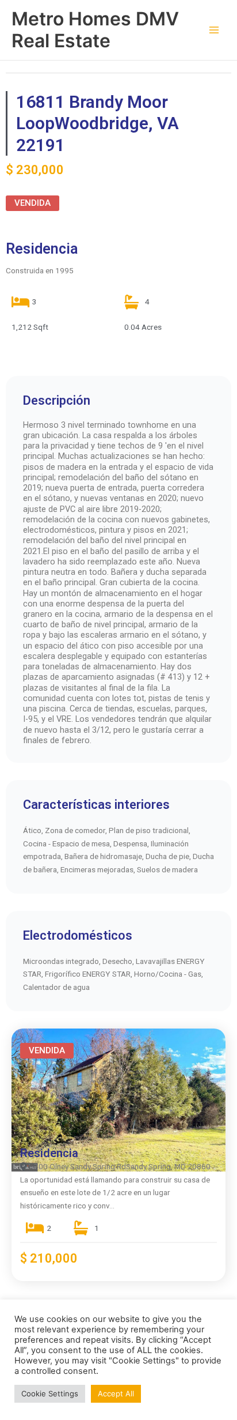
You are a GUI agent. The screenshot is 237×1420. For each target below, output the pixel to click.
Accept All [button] (116, 1393)
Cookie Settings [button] (49, 1393)
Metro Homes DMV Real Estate (95, 29)
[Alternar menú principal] (214, 30)
